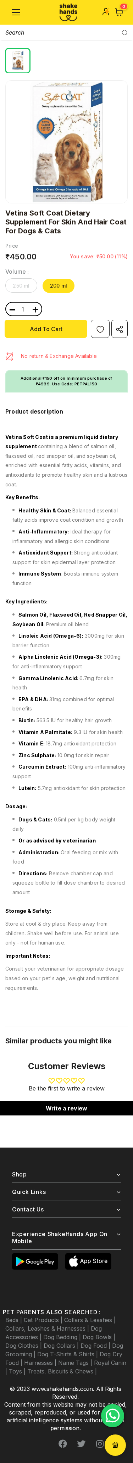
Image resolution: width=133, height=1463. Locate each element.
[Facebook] (62, 1444)
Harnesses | (41, 1362)
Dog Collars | (62, 1345)
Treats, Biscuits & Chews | (62, 1371)
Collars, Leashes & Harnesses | (48, 1328)
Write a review (66, 1108)
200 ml (58, 286)
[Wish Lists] (100, 329)
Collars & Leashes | (90, 1319)
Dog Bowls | (99, 1337)
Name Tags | (76, 1362)
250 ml (21, 286)
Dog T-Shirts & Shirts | (68, 1354)
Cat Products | (44, 1319)
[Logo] (68, 12)
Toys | (18, 1371)
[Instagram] (99, 1444)
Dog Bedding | (63, 1337)
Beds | (14, 1319)
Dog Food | (96, 1345)
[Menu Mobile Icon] (16, 12)
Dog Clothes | (24, 1345)
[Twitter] (81, 1444)
